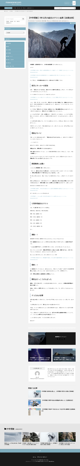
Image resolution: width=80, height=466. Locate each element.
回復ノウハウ (9, 56)
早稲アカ (24, 8)
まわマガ (67, 3)
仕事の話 (9, 62)
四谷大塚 (18, 8)
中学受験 (14, 8)
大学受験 (9, 49)
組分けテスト (66, 20)
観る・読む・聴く (10, 66)
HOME (6, 11)
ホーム (34, 457)
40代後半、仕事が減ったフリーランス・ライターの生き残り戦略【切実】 (31, 444)
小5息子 (59, 20)
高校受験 (9, 43)
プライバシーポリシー (42, 457)
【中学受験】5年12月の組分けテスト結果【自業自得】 (23, 11)
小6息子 (62, 20)
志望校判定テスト (30, 8)
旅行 (8, 46)
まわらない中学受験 (51, 20)
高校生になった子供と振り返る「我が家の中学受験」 (12, 444)
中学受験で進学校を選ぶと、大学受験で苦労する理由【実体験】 (58, 391)
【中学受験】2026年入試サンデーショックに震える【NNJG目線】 (66, 444)
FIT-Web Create (39, 461)
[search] (74, 8)
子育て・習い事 (10, 59)
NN (21, 8)
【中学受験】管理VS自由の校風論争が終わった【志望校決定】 (58, 400)
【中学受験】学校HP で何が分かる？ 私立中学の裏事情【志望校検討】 (58, 410)
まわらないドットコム (43, 459)
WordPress (51, 461)
